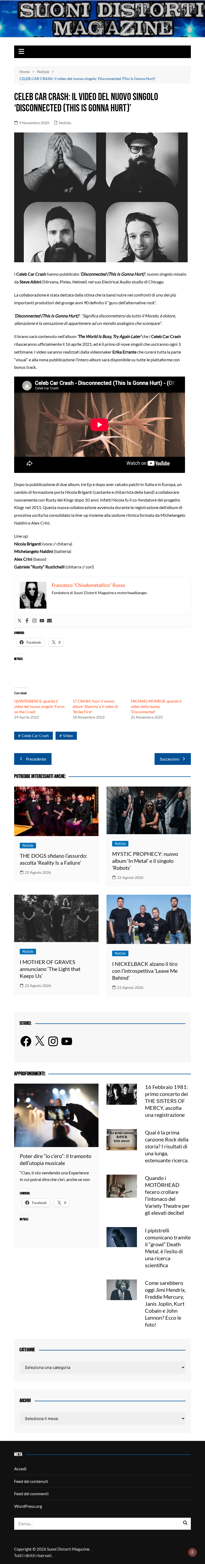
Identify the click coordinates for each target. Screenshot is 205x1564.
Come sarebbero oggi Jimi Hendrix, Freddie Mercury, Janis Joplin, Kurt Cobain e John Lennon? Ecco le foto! (165, 1304)
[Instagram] (34, 621)
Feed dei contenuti (31, 1481)
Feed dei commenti (31, 1493)
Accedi (20, 1468)
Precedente (36, 759)
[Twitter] (19, 621)
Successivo (169, 759)
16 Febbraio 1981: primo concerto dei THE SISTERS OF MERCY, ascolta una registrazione (166, 1101)
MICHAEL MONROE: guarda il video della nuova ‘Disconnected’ (156, 706)
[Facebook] (27, 621)
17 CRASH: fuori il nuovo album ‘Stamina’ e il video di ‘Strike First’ (95, 706)
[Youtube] (42, 621)
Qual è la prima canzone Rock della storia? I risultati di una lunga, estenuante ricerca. (166, 1146)
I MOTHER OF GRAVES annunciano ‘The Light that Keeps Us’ (50, 969)
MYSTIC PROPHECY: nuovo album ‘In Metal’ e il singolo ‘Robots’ (145, 861)
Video (68, 735)
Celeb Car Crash (35, 735)
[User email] (49, 621)
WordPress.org (28, 1506)
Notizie (65, 122)
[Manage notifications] (192, 1552)
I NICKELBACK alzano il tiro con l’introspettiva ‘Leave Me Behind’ (145, 971)
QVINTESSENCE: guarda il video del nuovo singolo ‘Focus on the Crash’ (39, 706)
